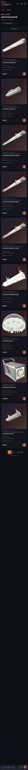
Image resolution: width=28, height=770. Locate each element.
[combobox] (10, 23)
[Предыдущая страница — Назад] (6, 452)
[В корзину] (24, 74)
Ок (25, 766)
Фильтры (15, 28)
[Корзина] (21, 3)
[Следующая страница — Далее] (21, 452)
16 (18, 452)
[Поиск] (17, 3)
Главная (3, 10)
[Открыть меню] (25, 3)
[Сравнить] (24, 37)
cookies (11, 767)
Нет (21, 766)
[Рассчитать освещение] (24, 41)
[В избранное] (24, 34)
